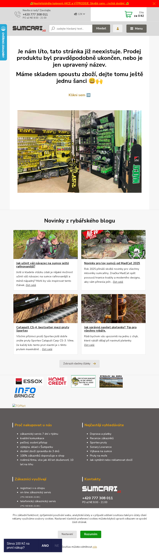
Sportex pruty (98, 442)
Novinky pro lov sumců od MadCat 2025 (112, 263)
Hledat (101, 28)
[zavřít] (154, 4)
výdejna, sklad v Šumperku (36, 447)
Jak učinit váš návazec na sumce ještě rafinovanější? (42, 265)
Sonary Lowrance (101, 447)
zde (94, 547)
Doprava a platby (100, 434)
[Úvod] (29, 28)
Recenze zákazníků (102, 438)
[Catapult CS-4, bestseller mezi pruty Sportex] (45, 308)
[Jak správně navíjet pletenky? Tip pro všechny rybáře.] (113, 308)
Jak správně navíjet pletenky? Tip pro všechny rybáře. (110, 329)
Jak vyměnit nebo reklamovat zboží (111, 460)
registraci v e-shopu (32, 488)
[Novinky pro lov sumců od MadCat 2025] (113, 244)
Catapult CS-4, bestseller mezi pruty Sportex (42, 329)
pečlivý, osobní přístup (33, 442)
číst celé (31, 285)
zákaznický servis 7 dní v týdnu (39, 434)
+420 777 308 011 (35, 14)
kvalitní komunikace (32, 438)
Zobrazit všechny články (76, 363)
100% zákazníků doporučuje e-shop (42, 456)
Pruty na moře (98, 456)
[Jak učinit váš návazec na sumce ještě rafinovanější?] (45, 244)
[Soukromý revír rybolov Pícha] (83, 381)
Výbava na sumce (101, 451)
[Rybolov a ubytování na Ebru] (111, 381)
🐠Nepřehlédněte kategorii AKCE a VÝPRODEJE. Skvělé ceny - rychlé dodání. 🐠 (79, 3)
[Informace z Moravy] (25, 392)
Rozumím (90, 534)
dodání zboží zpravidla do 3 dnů (39, 451)
